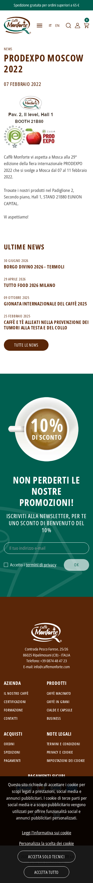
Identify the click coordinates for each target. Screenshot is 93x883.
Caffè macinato (59, 693)
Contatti (10, 718)
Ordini (9, 743)
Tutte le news (26, 345)
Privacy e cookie (60, 752)
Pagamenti (12, 760)
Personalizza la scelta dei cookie (46, 843)
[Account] (77, 25)
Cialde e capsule (60, 709)
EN (57, 25)
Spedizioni (12, 752)
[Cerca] (68, 25)
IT (50, 25)
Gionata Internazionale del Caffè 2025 (45, 303)
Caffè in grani (58, 701)
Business (54, 718)
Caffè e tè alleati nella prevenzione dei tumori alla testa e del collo (46, 325)
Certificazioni (15, 701)
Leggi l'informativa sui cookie (46, 833)
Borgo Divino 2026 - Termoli (34, 267)
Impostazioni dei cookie (66, 760)
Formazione (13, 709)
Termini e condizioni (63, 743)
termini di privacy (41, 565)
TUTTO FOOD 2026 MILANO (30, 285)
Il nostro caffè (16, 693)
